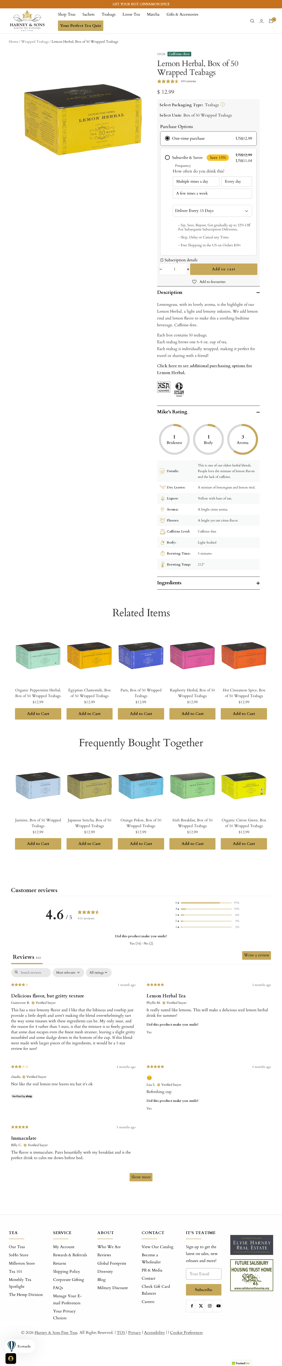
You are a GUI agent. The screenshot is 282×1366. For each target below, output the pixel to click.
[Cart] (271, 21)
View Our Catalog (157, 1247)
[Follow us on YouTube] (219, 1306)
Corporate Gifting (68, 1279)
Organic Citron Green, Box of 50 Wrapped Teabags (244, 823)
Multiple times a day (192, 181)
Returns (59, 1263)
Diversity (105, 1271)
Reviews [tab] (27, 957)
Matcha (153, 14)
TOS (121, 1332)
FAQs (58, 1288)
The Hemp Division (26, 1294)
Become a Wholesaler (151, 1258)
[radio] (208, 138)
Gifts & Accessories (182, 14)
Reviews (104, 1255)
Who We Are (109, 1247)
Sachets (88, 14)
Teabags (108, 14)
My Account (63, 1247)
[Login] (261, 21)
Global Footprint (111, 1263)
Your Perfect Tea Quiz (80, 25)
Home (13, 41)
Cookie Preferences (186, 1332)
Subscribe (203, 1289)
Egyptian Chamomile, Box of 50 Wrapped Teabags (89, 693)
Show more (141, 1177)
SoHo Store (18, 1255)
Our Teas (17, 1247)
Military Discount (112, 1288)
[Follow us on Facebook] (192, 1306)
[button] (207, 903)
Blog (101, 1279)
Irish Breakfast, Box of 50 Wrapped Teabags (193, 823)
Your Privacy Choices (64, 1314)
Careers (148, 1302)
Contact (148, 1278)
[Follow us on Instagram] (210, 1306)
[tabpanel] (141, 1077)
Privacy (134, 1332)
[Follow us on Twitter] (201, 1306)
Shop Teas (66, 14)
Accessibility (154, 1332)
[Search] (252, 21)
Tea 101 (15, 1271)
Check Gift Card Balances (156, 1290)
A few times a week (192, 193)
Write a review (256, 955)
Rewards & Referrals (70, 1255)
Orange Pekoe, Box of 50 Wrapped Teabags (141, 823)
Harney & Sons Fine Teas (56, 1332)
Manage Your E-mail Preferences (67, 1299)
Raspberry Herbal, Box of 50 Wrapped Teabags (192, 693)
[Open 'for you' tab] (11, 1358)
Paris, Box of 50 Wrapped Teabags (141, 693)
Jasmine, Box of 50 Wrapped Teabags (38, 823)
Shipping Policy (66, 1271)
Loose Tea (131, 14)
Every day (233, 181)
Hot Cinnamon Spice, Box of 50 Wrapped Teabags (244, 693)
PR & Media (152, 1270)
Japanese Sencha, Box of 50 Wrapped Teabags (89, 823)
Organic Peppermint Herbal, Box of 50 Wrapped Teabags (38, 693)
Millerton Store (22, 1263)
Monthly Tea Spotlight (20, 1283)
